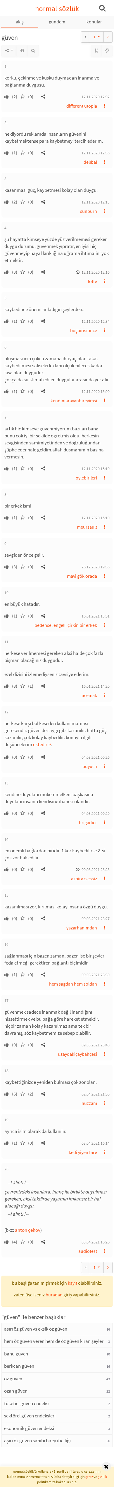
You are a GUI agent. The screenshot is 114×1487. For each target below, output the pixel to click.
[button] (43, 96)
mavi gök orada (82, 576)
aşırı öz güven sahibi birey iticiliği (37, 1440)
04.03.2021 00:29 (96, 813)
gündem (57, 22)
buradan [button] (54, 1295)
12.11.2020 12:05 (96, 153)
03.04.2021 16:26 (96, 1242)
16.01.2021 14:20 (96, 686)
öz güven (13, 1378)
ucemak (89, 695)
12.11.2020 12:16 (96, 272)
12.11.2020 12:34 (96, 321)
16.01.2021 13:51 (96, 616)
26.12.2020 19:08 (96, 567)
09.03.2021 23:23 (96, 869)
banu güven (16, 1353)
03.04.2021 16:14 (96, 1143)
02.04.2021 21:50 (96, 1094)
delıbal (90, 162)
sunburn (88, 211)
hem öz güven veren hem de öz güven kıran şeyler (53, 1341)
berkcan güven (19, 1366)
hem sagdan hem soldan (73, 984)
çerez (89, 1476)
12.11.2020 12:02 (96, 96)
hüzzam (89, 1103)
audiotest (87, 1251)
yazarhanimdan (81, 928)
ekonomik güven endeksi (29, 1428)
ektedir (40, 744)
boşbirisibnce (83, 330)
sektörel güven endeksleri (30, 1415)
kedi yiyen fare (83, 1152)
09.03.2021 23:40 (96, 1045)
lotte (92, 281)
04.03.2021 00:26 (96, 757)
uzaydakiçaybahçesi (77, 1054)
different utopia (81, 106)
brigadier (88, 822)
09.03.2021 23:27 (96, 918)
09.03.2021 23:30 (96, 974)
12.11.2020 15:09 (96, 391)
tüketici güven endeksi (26, 1403)
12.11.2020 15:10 (96, 468)
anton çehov (27, 1230)
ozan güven (15, 1391)
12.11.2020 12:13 (96, 202)
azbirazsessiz (84, 878)
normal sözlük (57, 9)
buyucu (89, 766)
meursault (87, 527)
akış (20, 22)
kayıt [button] (72, 1283)
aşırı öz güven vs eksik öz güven (35, 1329)
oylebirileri (86, 478)
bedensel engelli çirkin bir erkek (65, 625)
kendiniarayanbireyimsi (74, 400)
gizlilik (102, 1476)
